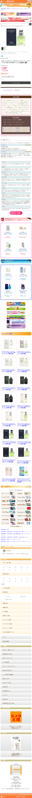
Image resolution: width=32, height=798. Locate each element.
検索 (30, 24)
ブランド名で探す (7, 562)
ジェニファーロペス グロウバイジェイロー (23, 249)
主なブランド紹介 (7, 682)
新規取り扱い (23, 292)
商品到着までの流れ (7, 654)
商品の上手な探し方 (7, 670)
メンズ (25, 531)
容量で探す (16, 537)
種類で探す (5, 607)
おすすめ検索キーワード (8, 632)
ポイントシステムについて (9, 666)
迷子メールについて (7, 658)
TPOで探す (16, 531)
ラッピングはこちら (8, 90)
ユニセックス (8, 599)
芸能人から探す (6, 615)
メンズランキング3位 (8, 276)
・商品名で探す (5, 574)
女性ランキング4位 (23, 234)
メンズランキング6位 (8, 292)
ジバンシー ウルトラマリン (8, 291)
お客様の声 (5, 686)
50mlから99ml (21, 537)
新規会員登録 (6, 641)
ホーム (4, 1)
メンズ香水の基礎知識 (8, 674)
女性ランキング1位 (8, 234)
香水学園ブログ (6, 691)
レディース (23, 596)
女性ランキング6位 (8, 250)
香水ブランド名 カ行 (11, 8)
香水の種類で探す (17, 533)
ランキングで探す (7, 619)
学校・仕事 (21, 531)
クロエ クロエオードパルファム (23, 232)
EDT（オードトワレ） (26, 533)
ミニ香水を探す (6, 588)
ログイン (5, 637)
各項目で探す (10, 531)
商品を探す (12, 1)
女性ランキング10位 (23, 250)
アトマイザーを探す (7, 623)
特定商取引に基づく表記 (8, 703)
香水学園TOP (3, 8)
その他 (2, 584)
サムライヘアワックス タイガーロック (23, 291)
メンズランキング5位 (23, 276)
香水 (8, 529)
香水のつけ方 (6, 678)
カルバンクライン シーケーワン (8, 274)
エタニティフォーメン (26, 541)
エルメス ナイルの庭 (8, 249)
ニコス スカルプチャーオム (23, 274)
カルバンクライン (20, 8)
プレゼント (5, 695)
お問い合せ (5, 699)
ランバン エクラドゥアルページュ (8, 232)
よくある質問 (6, 662)
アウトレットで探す (7, 628)
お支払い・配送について (8, 649)
